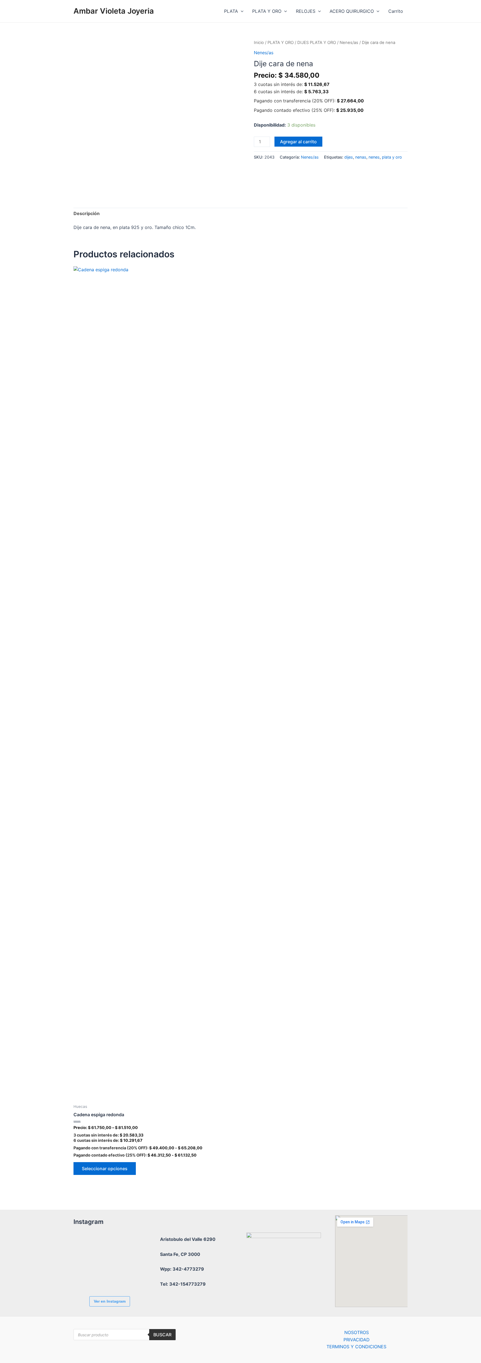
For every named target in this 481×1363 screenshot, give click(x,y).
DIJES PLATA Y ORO (316, 42)
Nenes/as (349, 42)
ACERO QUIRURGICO (352, 11)
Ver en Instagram (110, 1301)
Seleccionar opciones (104, 1168)
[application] (241, 11)
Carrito (395, 11)
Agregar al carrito (298, 141)
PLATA (231, 11)
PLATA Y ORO (266, 11)
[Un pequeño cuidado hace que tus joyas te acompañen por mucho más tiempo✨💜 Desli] (88, 1276)
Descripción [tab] (86, 213)
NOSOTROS (356, 1332)
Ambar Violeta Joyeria (113, 11)
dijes (348, 157)
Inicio (259, 42)
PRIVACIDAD (356, 1339)
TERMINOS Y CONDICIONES (356, 1346)
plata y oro (392, 157)
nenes (374, 157)
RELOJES (305, 11)
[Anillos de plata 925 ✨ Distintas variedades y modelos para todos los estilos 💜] (119, 1276)
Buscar (162, 1334)
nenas (360, 157)
